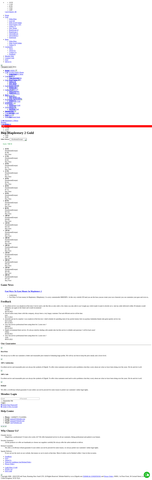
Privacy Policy (9, 464)
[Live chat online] (147, 475)
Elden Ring (13, 19)
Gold (6, 17)
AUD (11, 2)
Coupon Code (9, 58)
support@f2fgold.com (17, 421)
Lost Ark (12, 21)
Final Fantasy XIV (15, 24)
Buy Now (8, 154)
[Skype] (4, 426)
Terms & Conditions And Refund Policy (18, 462)
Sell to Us (8, 62)
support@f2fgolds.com (17, 419)
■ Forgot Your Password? (9, 405)
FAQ (6, 60)
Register (3, 122)
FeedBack (8, 456)
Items (6, 39)
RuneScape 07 (14, 30)
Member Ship (9, 56)
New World (13, 28)
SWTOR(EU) (13, 36)
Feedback (12, 54)
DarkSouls (12, 37)
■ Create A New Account (9, 407)
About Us (12, 50)
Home (7, 15)
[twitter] (6, 426)
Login (3, 120)
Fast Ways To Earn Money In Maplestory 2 (23, 291)
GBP (10, 10)
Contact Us (12, 52)
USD (11, 8)
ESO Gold (8, 471)
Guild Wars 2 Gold (11, 467)
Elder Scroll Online (15, 23)
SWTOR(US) (13, 34)
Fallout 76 (12, 26)
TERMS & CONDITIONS (92, 476)
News (11, 49)
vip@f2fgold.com (16, 423)
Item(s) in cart (6, 124)
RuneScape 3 (13, 32)
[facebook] (2, 426)
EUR (11, 6)
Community (9, 47)
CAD (11, 4)
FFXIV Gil (8, 469)
